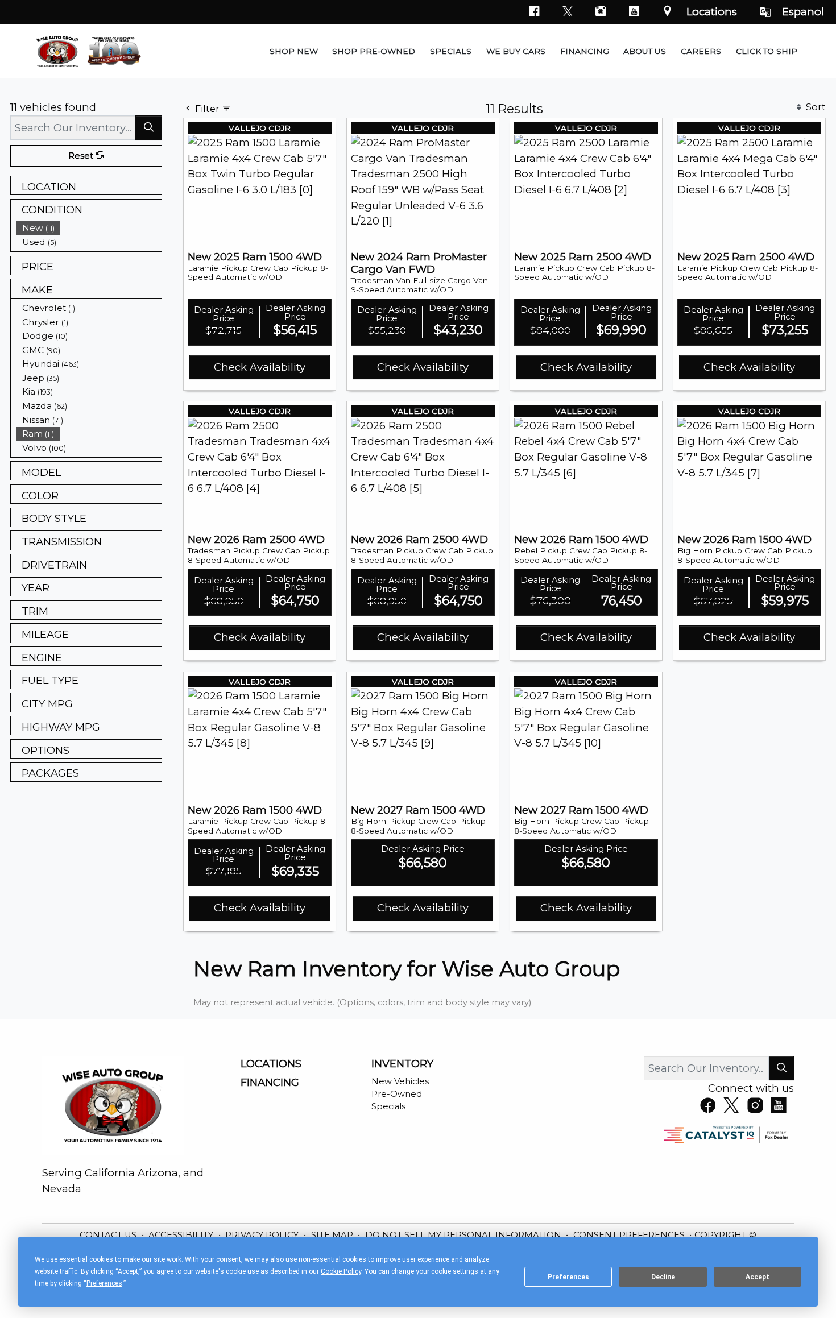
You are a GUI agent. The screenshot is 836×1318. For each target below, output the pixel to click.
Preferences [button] (104, 1283)
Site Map (333, 1235)
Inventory (402, 1064)
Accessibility (182, 1235)
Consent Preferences (629, 1235)
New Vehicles (400, 1081)
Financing (270, 1082)
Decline (663, 1277)
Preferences (568, 1277)
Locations (711, 11)
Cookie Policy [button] (341, 1271)
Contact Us (109, 1235)
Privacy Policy (263, 1235)
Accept (757, 1277)
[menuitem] (89, 228)
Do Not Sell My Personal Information (464, 1235)
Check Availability (259, 367)
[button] (293, 51)
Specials (388, 1106)
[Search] (148, 127)
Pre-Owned (396, 1094)
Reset (82, 156)
